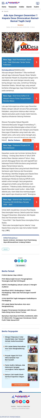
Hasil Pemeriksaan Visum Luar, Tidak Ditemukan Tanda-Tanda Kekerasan (17, 62)
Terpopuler (13, 7)
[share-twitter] (19, 260)
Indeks (21, 7)
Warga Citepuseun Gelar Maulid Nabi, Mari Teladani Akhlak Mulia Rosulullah (15, 339)
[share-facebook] (15, 260)
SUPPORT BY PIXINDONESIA (10, 417)
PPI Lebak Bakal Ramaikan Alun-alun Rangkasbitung (15, 347)
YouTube (29, 404)
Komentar (21, 265)
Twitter (24, 404)
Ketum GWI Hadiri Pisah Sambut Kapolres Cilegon (14, 376)
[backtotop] (20, 392)
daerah (29, 7)
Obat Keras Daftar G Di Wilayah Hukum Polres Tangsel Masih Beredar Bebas (17, 98)
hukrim (36, 7)
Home (4, 7)
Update (27, 140)
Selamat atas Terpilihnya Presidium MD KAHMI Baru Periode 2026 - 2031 (17, 202)
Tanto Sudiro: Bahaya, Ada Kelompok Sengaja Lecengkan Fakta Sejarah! (15, 367)
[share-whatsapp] (22, 260)
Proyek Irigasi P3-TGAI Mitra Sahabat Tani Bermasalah (13, 358)
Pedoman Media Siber (23, 406)
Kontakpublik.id (8, 70)
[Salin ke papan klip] (25, 260)
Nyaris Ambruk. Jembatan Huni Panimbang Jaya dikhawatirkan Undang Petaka (20, 241)
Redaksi (13, 406)
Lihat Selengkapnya (20, 385)
